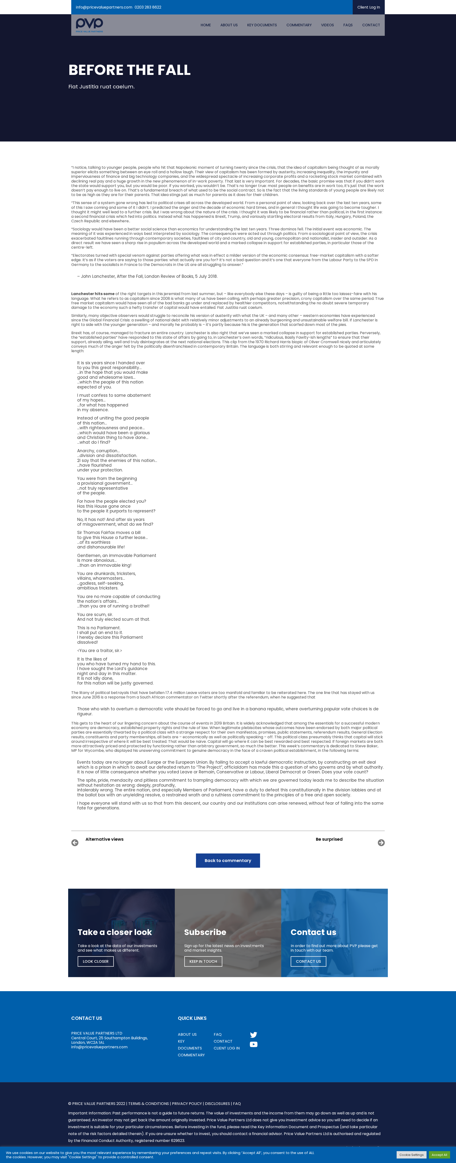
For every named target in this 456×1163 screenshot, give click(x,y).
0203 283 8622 (148, 7)
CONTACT (223, 1041)
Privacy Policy (187, 1103)
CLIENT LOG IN (227, 1048)
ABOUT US (187, 1034)
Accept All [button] (439, 1155)
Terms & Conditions (148, 1103)
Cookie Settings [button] (411, 1155)
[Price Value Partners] (89, 25)
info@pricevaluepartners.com (104, 7)
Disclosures (217, 1103)
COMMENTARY (191, 1055)
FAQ (218, 1034)
